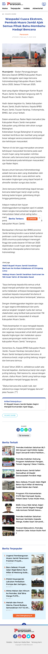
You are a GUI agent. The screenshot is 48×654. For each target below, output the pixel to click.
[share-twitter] (22, 430)
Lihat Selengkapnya (23, 616)
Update (32, 219)
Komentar (25, 435)
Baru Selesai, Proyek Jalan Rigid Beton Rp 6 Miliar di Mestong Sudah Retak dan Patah (17, 570)
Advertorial (38, 8)
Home (5, 8)
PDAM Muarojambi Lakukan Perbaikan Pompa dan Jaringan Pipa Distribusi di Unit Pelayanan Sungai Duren (17, 581)
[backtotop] (24, 625)
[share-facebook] (18, 430)
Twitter (29, 639)
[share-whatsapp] (26, 430)
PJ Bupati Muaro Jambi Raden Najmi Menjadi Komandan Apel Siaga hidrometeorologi (21, 405)
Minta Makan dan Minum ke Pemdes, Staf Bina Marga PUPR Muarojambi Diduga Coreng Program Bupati (18, 593)
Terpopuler (16, 8)
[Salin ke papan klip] (30, 430)
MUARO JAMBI (10, 415)
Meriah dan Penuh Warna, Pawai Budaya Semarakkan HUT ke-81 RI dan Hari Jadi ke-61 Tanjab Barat (17, 605)
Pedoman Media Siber (22, 642)
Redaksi (9, 642)
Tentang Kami (36, 642)
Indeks (27, 8)
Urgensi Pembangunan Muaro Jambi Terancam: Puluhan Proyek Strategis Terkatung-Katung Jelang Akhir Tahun (17, 558)
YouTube (34, 639)
